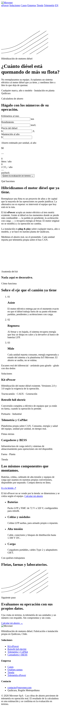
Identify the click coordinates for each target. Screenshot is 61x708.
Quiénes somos (15, 669)
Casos (24, 5)
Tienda (40, 5)
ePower (5, 5)
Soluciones (14, 5)
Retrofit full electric (17, 649)
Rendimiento (7, 122)
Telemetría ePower (17, 675)
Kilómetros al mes (10, 116)
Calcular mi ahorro (33, 496)
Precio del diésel (9, 128)
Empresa (31, 5)
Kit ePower (13, 646)
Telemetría (49, 5)
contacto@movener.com (19, 687)
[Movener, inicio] (7, 2)
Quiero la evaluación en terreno (18, 176)
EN (56, 5)
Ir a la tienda (8, 488)
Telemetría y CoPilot (18, 652)
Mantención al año (10, 134)
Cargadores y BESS (17, 654)
